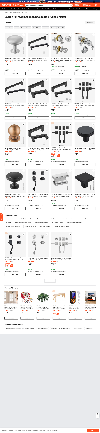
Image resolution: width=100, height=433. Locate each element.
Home (6, 12)
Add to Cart (15, 73)
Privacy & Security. (54, 430)
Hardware (10, 12)
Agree (92, 430)
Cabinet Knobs (24, 12)
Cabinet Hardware (16, 12)
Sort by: (87, 22)
